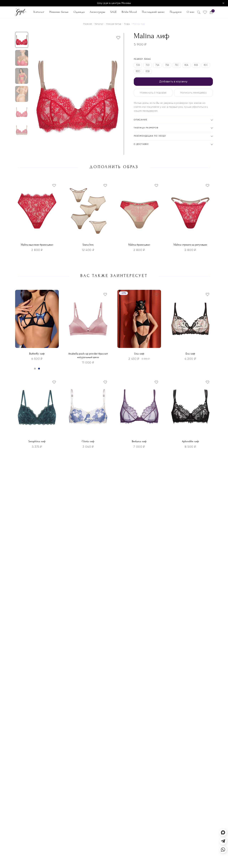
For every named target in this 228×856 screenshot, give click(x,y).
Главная (87, 24)
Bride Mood (129, 12)
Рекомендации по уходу (150, 136)
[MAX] (223, 832)
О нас (191, 12)
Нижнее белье (59, 12)
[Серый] (34, 368)
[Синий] (39, 368)
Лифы (127, 24)
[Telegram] (223, 841)
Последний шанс (153, 12)
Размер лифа (142, 59)
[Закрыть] (223, 3)
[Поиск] (198, 12)
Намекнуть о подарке (153, 92)
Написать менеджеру (193, 92)
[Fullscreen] (120, 152)
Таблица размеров (146, 128)
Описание (140, 120)
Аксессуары (97, 12)
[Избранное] (205, 12)
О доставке (141, 144)
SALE (113, 12)
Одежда (79, 12)
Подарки (176, 12)
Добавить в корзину (173, 81)
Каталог (38, 12)
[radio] (138, 65)
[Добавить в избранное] (118, 37)
